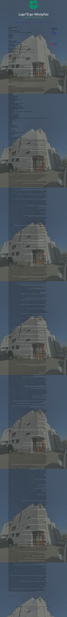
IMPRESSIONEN (34, 22)
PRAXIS (22, 22)
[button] (33, 602)
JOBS (51, 22)
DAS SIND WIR (28, 22)
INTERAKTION (41, 22)
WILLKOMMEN (17, 22)
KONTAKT (47, 22)
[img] (33, 4)
